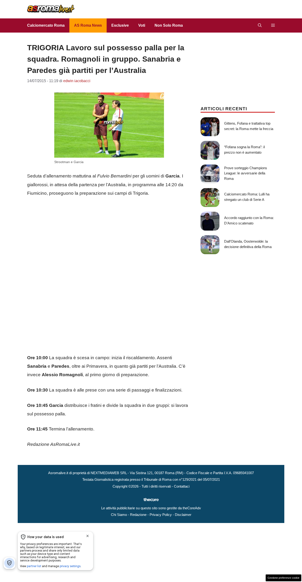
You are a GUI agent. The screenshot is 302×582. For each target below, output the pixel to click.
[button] (259, 25)
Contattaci (181, 486)
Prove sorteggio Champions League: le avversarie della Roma (245, 173)
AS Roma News (88, 25)
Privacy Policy (161, 515)
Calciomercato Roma (46, 25)
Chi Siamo (119, 515)
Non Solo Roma (169, 25)
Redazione (138, 515)
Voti (141, 25)
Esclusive (120, 25)
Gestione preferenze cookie (283, 577)
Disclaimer (183, 515)
